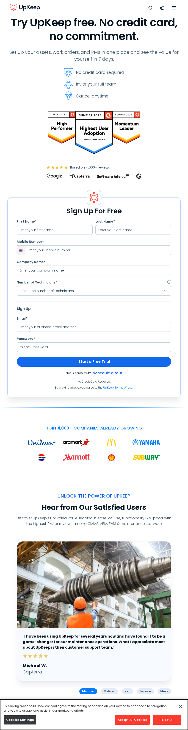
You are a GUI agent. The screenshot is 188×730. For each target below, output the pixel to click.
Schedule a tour (107, 373)
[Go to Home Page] (25, 7)
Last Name (105, 221)
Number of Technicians (37, 282)
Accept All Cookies (132, 720)
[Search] (150, 8)
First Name (26, 221)
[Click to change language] (162, 8)
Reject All (167, 720)
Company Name (31, 262)
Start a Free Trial (94, 361)
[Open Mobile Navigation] (173, 7)
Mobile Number (30, 241)
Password (26, 338)
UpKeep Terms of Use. (118, 387)
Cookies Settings (20, 720)
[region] (94, 714)
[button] (21, 250)
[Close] (181, 706)
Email (22, 318)
